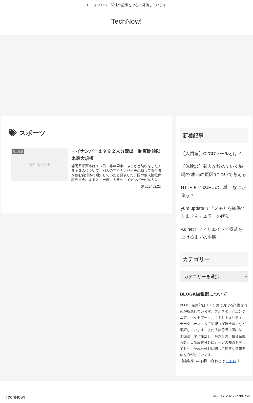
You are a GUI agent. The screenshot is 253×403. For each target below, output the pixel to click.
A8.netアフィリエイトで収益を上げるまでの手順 (212, 233)
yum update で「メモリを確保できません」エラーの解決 (213, 212)
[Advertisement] (126, 75)
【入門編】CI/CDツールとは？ (211, 153)
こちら (231, 361)
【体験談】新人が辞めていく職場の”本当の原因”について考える (213, 170)
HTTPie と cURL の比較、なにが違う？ (213, 191)
